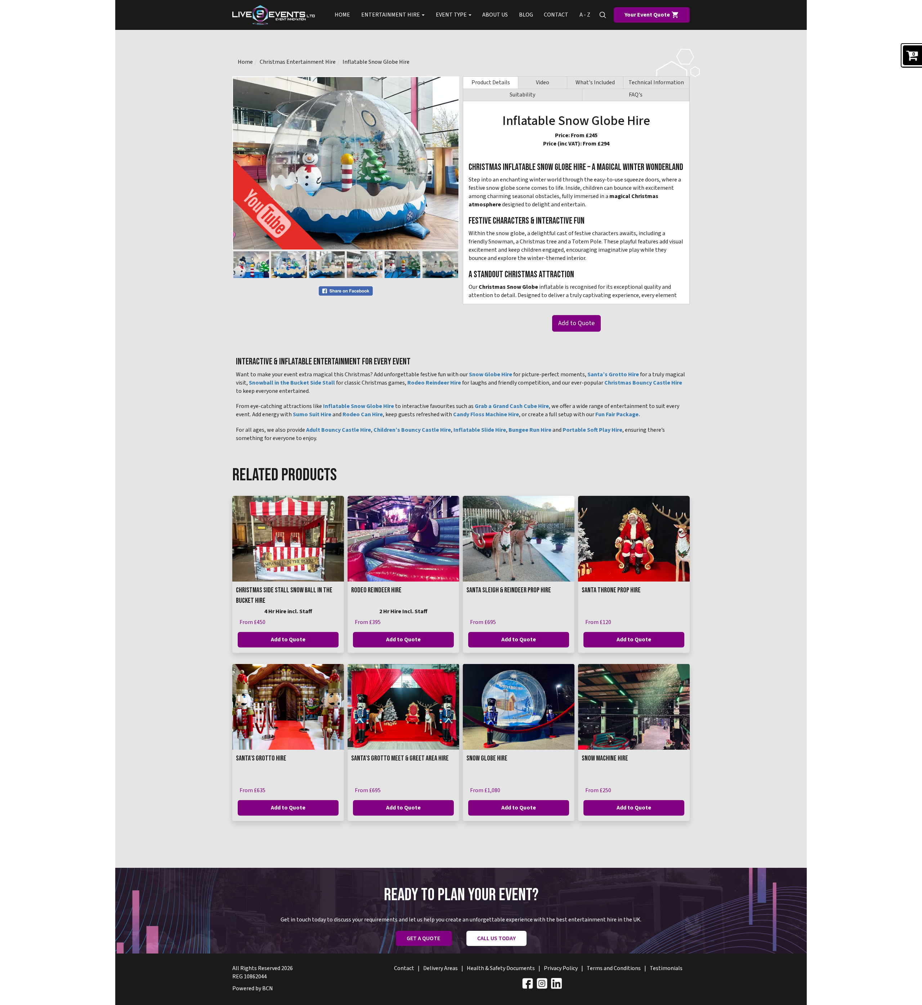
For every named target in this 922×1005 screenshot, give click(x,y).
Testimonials (666, 968)
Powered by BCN (252, 988)
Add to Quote (576, 323)
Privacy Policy (561, 968)
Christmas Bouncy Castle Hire (643, 383)
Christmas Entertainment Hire (298, 62)
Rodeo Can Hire (363, 414)
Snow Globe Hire (490, 374)
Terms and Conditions (614, 968)
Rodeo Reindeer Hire (434, 383)
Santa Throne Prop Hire (611, 590)
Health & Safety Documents (501, 968)
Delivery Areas (440, 968)
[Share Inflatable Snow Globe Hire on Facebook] (346, 291)
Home (342, 15)
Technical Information (656, 82)
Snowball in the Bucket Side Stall (292, 383)
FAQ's (636, 95)
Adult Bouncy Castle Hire (338, 430)
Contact (556, 15)
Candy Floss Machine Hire (486, 414)
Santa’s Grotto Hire (613, 374)
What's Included (595, 82)
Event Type (452, 15)
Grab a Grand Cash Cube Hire (512, 406)
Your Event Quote (648, 15)
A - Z (584, 15)
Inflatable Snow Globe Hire (376, 62)
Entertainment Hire (391, 15)
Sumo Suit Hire (312, 414)
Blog (526, 15)
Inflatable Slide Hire (479, 430)
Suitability (522, 95)
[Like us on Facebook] (527, 983)
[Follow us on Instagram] (542, 983)
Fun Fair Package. (617, 414)
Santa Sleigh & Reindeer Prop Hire (508, 590)
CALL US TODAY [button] (496, 938)
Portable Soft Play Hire (592, 430)
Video (542, 82)
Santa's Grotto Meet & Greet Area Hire (400, 758)
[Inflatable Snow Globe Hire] (345, 163)
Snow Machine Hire (605, 758)
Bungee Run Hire (530, 430)
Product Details (490, 82)
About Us (495, 15)
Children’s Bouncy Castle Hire (412, 430)
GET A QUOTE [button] (424, 938)
